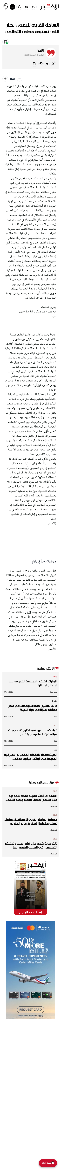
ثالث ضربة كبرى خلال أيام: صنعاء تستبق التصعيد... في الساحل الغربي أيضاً (31, 845)
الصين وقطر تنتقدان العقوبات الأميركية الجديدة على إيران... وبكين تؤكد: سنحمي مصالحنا (30, 757)
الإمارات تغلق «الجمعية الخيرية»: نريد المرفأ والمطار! (32, 683)
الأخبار (40, 50)
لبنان (55, 676)
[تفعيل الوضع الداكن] (34, 7)
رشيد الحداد (53, 806)
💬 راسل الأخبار (47, 1163)
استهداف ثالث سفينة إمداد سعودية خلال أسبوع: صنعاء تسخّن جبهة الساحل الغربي (31, 798)
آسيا (55, 749)
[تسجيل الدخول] (19, 7)
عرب (55, 725)
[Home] (49, 6)
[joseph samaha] (5, 6)
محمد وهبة (53, 692)
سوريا (54, 700)
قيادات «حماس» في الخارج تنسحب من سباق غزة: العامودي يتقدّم (32, 732)
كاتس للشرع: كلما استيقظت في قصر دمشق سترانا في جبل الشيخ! (32, 708)
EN (26, 7)
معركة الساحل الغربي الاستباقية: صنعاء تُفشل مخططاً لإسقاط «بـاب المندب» (30, 822)
